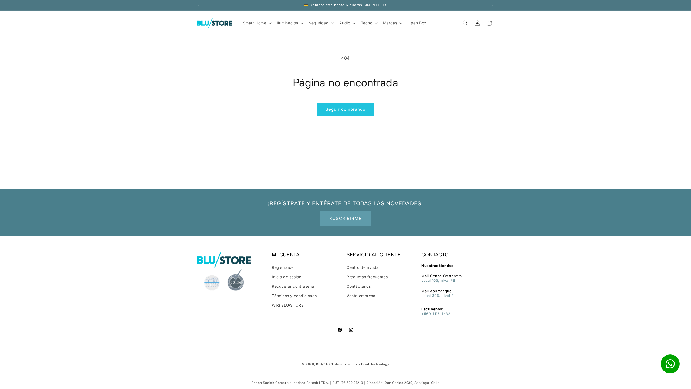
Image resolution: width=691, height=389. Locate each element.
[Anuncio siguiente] (492, 5)
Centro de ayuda (363, 267)
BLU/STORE (325, 364)
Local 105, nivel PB (438, 280)
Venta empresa (361, 295)
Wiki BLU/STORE (287, 305)
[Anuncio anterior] (199, 5)
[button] (465, 23)
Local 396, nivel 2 (437, 295)
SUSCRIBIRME (345, 218)
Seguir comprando (345, 109)
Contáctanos (359, 286)
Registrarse (283, 267)
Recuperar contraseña (293, 286)
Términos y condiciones (294, 295)
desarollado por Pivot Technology (362, 364)
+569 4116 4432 (435, 313)
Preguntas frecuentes (367, 276)
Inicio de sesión (287, 276)
